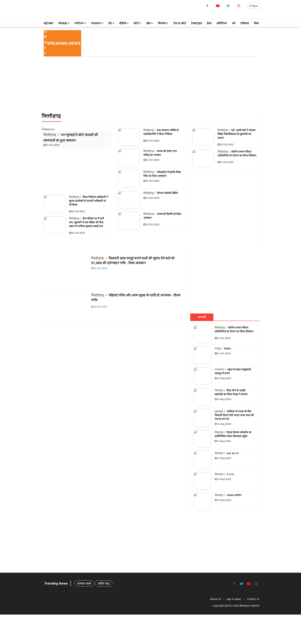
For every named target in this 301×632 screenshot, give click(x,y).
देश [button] (110, 23)
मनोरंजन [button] (79, 23)
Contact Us (253, 599)
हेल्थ (209, 23)
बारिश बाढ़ (103, 583)
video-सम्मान (228, 495)
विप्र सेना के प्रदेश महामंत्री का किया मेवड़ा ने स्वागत (231, 392)
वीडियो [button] (123, 23)
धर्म (233, 23)
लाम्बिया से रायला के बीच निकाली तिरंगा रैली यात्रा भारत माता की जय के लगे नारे (234, 415)
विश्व (256, 23)
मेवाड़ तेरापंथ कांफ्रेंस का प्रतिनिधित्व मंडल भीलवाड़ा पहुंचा (233, 434)
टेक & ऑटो (179, 23)
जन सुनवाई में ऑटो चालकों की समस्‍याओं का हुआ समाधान (70, 137)
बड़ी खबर (48, 23)
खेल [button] (148, 23)
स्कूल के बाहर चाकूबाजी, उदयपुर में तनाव (233, 371)
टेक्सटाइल (196, 23)
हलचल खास (84, 583)
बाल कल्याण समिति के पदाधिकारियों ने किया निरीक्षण (161, 132)
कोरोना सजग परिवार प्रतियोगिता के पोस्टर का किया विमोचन (237, 153)
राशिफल (244, 23)
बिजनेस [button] (162, 23)
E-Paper (253, 6)
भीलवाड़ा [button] (63, 23)
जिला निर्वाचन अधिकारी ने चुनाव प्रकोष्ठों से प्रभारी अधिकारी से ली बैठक (88, 200)
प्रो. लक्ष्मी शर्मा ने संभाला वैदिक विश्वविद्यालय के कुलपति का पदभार (237, 134)
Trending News (56, 583)
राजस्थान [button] (96, 23)
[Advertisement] (146, 83)
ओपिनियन (222, 23)
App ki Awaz (234, 599)
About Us (215, 599)
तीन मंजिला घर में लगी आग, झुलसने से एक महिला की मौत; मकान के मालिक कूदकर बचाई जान (86, 222)
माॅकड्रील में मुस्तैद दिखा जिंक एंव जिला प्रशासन (162, 174)
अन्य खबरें (202, 317)
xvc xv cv (227, 453)
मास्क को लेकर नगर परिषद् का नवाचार (160, 153)
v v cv (224, 474)
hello (223, 348)
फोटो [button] (137, 23)
